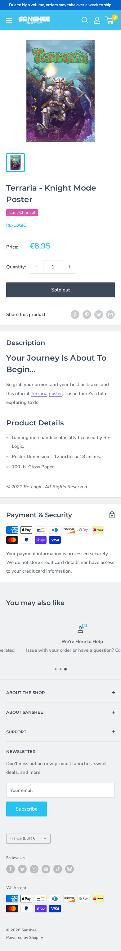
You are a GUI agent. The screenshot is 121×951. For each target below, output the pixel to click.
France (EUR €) (23, 838)
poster (55, 393)
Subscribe (27, 809)
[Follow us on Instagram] (34, 869)
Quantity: (16, 267)
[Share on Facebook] (75, 314)
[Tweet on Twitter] (98, 314)
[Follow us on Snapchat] (69, 869)
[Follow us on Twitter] (22, 869)
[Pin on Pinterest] (87, 314)
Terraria (39, 393)
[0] (110, 20)
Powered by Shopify (24, 937)
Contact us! (106, 650)
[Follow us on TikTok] (57, 869)
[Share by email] (110, 314)
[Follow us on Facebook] (10, 869)
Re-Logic (16, 225)
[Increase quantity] (69, 266)
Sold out (60, 289)
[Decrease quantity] (36, 266)
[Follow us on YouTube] (46, 869)
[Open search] (85, 20)
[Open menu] (9, 20)
